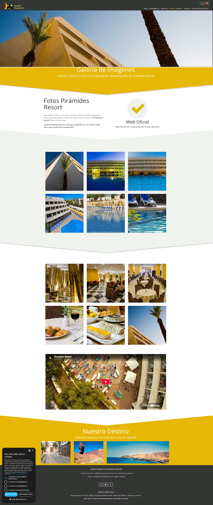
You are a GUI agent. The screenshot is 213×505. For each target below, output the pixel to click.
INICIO (146, 9)
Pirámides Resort (76, 495)
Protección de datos (200, 9)
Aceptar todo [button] (11, 494)
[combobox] (29, 450)
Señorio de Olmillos (119, 495)
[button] (18, 499)
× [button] (32, 450)
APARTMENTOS (154, 9)
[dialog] (19, 475)
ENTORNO (179, 9)
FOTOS (171, 9)
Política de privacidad (18, 474)
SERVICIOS (164, 9)
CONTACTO (187, 9)
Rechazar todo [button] (26, 494)
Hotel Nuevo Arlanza (134, 495)
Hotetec (125, 498)
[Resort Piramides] (13, 5)
